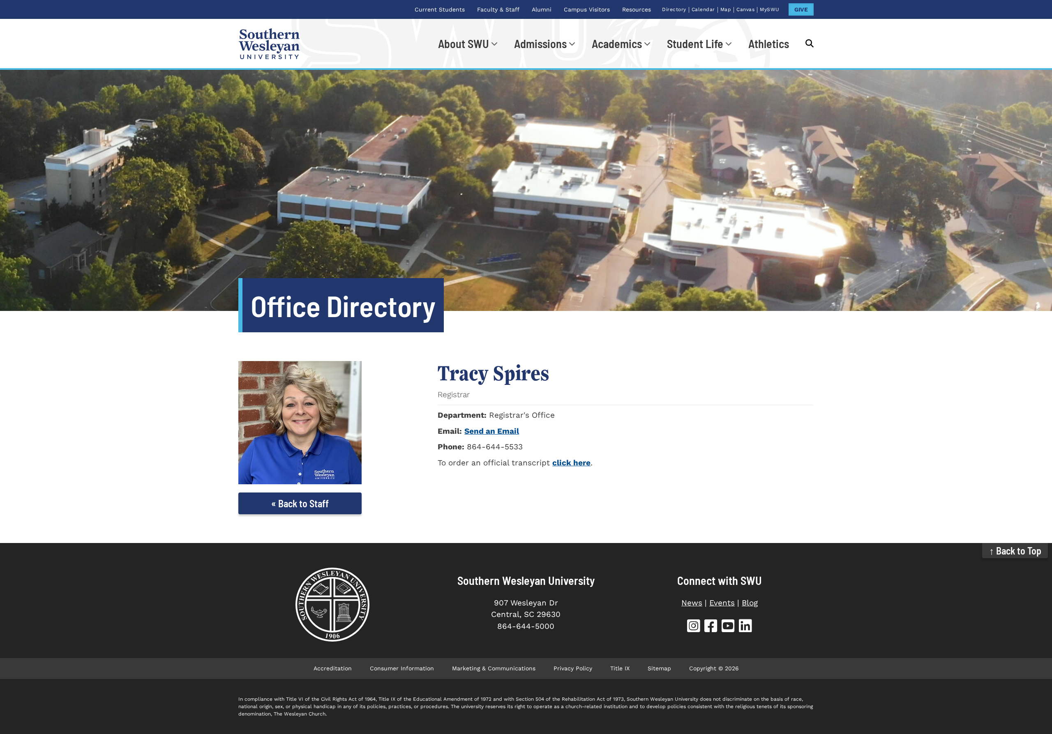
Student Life (695, 44)
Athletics (768, 44)
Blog (750, 602)
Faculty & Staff (498, 9)
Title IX (620, 668)
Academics (617, 44)
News (691, 602)
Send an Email (491, 431)
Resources (636, 9)
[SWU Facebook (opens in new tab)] (711, 627)
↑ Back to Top (1015, 551)
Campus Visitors (587, 9)
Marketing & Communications (493, 668)
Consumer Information (402, 668)
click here (571, 462)
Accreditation (333, 668)
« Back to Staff (300, 503)
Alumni (541, 9)
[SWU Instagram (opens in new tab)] (693, 627)
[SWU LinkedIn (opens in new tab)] (745, 627)
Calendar (703, 9)
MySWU (770, 9)
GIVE (801, 9)
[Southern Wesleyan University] (332, 605)
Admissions (540, 44)
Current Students (440, 9)
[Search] (805, 43)
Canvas (745, 9)
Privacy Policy (573, 668)
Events (722, 602)
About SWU (463, 44)
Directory (674, 9)
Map (725, 9)
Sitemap (659, 668)
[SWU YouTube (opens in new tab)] (728, 627)
